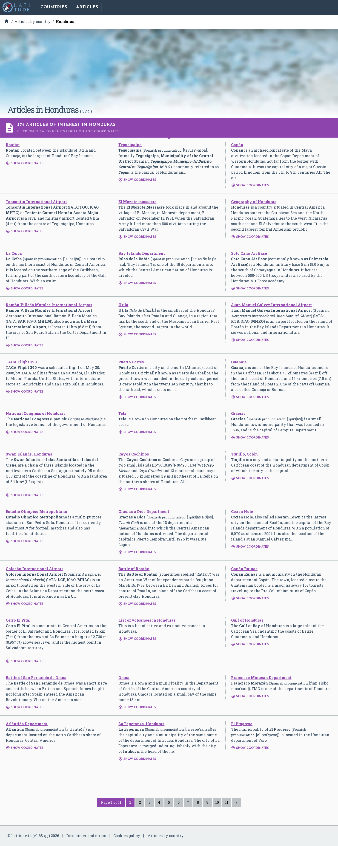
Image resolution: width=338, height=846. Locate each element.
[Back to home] (16, 7)
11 (226, 802)
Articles (87, 7)
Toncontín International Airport (36, 201)
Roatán (13, 144)
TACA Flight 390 (21, 361)
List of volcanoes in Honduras (147, 620)
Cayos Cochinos (133, 454)
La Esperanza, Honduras (141, 723)
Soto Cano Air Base (249, 253)
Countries (53, 7)
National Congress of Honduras (36, 413)
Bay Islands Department (141, 253)
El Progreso (241, 723)
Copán (237, 144)
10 (217, 802)
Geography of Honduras (253, 201)
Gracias (238, 413)
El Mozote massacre (137, 201)
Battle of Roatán (133, 568)
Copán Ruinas (244, 568)
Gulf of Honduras (247, 620)
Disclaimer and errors (86, 835)
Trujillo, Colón (244, 454)
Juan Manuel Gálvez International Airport (271, 304)
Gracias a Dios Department (143, 511)
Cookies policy (126, 835)
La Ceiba (14, 253)
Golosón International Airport (34, 568)
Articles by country (166, 835)
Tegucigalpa (130, 144)
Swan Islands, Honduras (29, 454)
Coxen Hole (242, 511)
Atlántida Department (27, 723)
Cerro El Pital (18, 620)
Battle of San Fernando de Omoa (36, 677)
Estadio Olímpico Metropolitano (36, 511)
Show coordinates (24, 163)
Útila (123, 304)
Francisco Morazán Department (261, 677)
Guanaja (239, 361)
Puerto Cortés (131, 361)
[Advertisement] (169, 69)
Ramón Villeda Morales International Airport (49, 304)
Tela (122, 413)
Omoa (123, 677)
